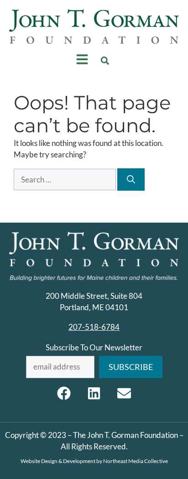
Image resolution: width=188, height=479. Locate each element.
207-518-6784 (94, 327)
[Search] (131, 179)
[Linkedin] (94, 393)
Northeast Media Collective (135, 461)
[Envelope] (124, 393)
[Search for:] (65, 179)
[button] (105, 60)
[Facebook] (64, 393)
